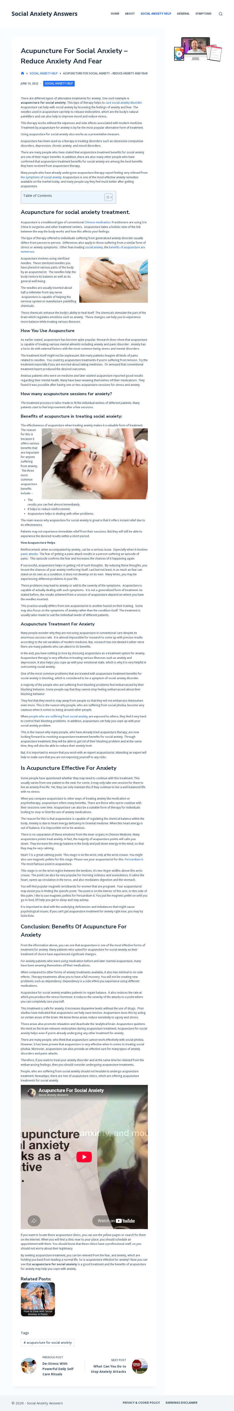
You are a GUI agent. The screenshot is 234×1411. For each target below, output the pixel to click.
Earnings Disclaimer (181, 1403)
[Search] (220, 14)
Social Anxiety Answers (44, 13)
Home (115, 14)
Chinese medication (97, 222)
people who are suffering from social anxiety (58, 716)
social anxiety (94, 247)
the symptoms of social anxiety (41, 177)
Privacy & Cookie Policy (141, 1403)
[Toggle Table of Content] (106, 197)
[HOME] (22, 73)
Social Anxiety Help (156, 14)
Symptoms (203, 14)
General (183, 14)
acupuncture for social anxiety (48, 1342)
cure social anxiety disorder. (124, 103)
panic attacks (29, 554)
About (130, 14)
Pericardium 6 (134, 859)
